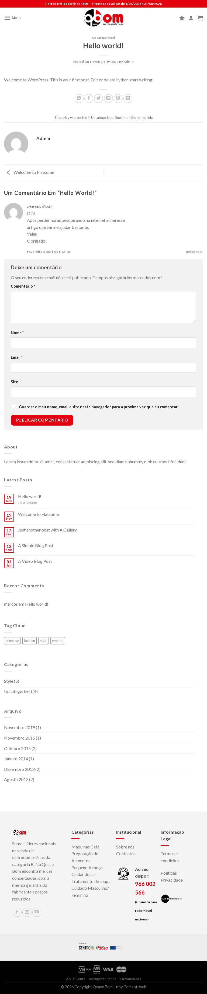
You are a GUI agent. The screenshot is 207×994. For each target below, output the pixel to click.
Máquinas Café (85, 846)
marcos (34, 206)
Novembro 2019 (19, 727)
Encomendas (130, 979)
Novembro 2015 (19, 737)
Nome (17, 332)
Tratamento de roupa (91, 881)
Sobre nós (125, 846)
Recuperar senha (103, 979)
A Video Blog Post (35, 561)
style (43, 640)
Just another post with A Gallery (47, 529)
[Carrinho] (200, 18)
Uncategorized (103, 37)
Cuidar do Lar (83, 874)
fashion (29, 640)
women (57, 640)
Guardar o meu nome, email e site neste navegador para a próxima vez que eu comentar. (98, 407)
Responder (194, 251)
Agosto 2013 (16, 779)
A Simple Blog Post (35, 545)
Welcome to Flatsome (33, 172)
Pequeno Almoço (87, 867)
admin (129, 61)
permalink (144, 117)
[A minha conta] (191, 18)
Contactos (126, 853)
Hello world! (29, 496)
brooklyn (12, 640)
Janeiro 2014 (16, 758)
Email (17, 357)
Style (8, 681)
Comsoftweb (134, 987)
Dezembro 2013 (19, 769)
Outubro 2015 (17, 748)
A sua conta (76, 979)
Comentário (23, 286)
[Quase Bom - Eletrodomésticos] (103, 18)
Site (14, 381)
